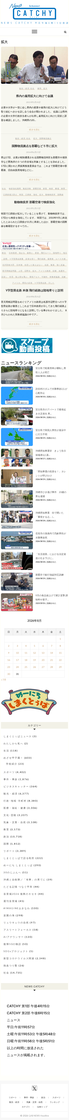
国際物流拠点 (45, 138)
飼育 (63, 188)
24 (17, 667)
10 (17, 652)
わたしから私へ (13, 743)
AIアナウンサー (14, 936)
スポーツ (9, 772)
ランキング (55, 1102)
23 (8, 667)
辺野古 (27, 271)
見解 (64, 277)
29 (60, 667)
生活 (6, 750)
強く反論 (61, 265)
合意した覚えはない (33, 265)
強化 (35, 194)
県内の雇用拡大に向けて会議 (34, 96)
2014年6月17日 (33, 152)
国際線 (60, 194)
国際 (6, 843)
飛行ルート (46, 253)
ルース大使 (61, 259)
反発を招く (30, 259)
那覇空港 (37, 188)
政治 (4, 253)
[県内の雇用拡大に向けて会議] (34, 65)
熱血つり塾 (11, 965)
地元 (65, 253)
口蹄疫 (28, 194)
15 (60, 652)
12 (34, 652)
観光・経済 (24, 88)
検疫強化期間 (15, 188)
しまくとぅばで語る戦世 (19, 858)
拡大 (45, 88)
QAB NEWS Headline (39, 1115)
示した (51, 283)
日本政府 (13, 253)
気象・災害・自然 (15, 822)
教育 (6, 829)
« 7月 (3, 679)
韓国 (21, 194)
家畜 (45, 188)
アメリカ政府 (45, 271)
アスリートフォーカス (18, 929)
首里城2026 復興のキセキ (20, 893)
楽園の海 (9, 915)
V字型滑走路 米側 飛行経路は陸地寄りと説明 (34, 290)
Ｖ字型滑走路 (40, 283)
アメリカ (16, 283)
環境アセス (34, 277)
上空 (20, 271)
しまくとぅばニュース (18, 736)
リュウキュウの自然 (16, 922)
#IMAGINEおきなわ (17, 908)
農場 (57, 188)
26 (34, 667)
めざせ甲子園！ (13, 757)
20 (43, 660)
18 (26, 660)
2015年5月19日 (33, 102)
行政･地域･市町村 (15, 800)
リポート (9, 850)
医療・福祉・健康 (15, 807)
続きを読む (34, 129)
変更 (37, 253)
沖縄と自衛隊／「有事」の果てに (25, 879)
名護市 (62, 271)
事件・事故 (11, 779)
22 (60, 660)
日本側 (19, 265)
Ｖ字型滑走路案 (16, 259)
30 (8, 674)
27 (43, 667)
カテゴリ (26, 1107)
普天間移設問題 (9, 271)
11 (26, 652)
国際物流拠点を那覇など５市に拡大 (34, 146)
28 (51, 667)
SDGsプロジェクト (16, 951)
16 (8, 660)
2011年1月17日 (33, 208)
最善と (30, 253)
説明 (5, 259)
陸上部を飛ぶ (21, 277)
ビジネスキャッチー (16, 786)
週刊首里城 (11, 901)
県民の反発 (27, 283)
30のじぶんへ (12, 872)
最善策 (51, 259)
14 (51, 652)
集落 (53, 265)
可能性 (45, 277)
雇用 (39, 88)
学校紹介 (11, 763)
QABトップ (42, 1107)
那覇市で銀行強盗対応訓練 (50, 574)
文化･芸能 (10, 815)
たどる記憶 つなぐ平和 (18, 886)
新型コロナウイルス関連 (19, 958)
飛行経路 (42, 259)
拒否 (11, 277)
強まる (22, 253)
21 (51, 660)
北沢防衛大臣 (8, 265)
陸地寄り (57, 253)
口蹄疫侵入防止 (10, 194)
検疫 (51, 188)
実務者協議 (55, 277)
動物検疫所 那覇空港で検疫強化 (34, 202)
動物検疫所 (50, 194)
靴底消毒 (27, 188)
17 (17, 660)
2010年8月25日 (33, 296)
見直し (4, 277)
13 (43, 652)
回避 (55, 271)
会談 (47, 265)
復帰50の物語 (12, 944)
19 (34, 660)
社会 (32, 88)
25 (26, 667)
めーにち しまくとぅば (18, 865)
